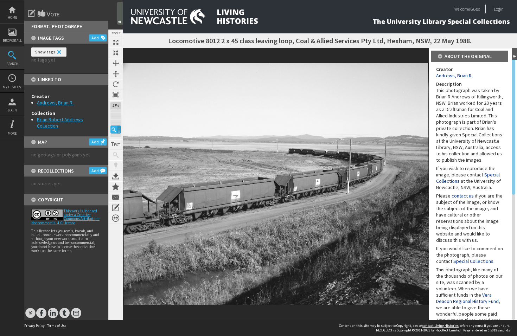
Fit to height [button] (116, 74)
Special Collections (473, 261)
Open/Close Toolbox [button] (120, 13)
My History (12, 87)
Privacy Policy (34, 325)
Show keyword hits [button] (116, 155)
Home (12, 17)
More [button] (12, 133)
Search (12, 64)
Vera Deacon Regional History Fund (467, 298)
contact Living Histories (440, 325)
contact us (463, 196)
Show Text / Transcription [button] (116, 144)
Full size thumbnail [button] (116, 42)
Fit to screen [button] (116, 52)
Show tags (45, 51)
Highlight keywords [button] (116, 165)
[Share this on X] (30, 309)
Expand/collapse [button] (514, 54)
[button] (115, 129)
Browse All (12, 40)
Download (116, 176)
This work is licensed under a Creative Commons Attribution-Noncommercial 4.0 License (65, 216)
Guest (475, 9)
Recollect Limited (448, 330)
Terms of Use (56, 325)
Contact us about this (116, 197)
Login (12, 110)
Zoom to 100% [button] (116, 95)
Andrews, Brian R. (55, 102)
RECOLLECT (384, 330)
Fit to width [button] (116, 63)
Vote (49, 13)
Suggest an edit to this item (32, 13)
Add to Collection (116, 186)
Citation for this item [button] (116, 218)
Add (95, 37)
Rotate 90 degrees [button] (116, 84)
